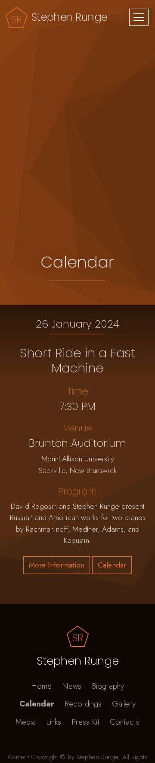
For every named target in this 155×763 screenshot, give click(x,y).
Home (41, 686)
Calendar (36, 703)
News (71, 686)
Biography (108, 686)
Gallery (124, 703)
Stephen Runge (69, 17)
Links (53, 722)
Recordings (83, 703)
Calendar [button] (112, 565)
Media (26, 722)
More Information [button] (56, 565)
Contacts (125, 722)
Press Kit (85, 722)
